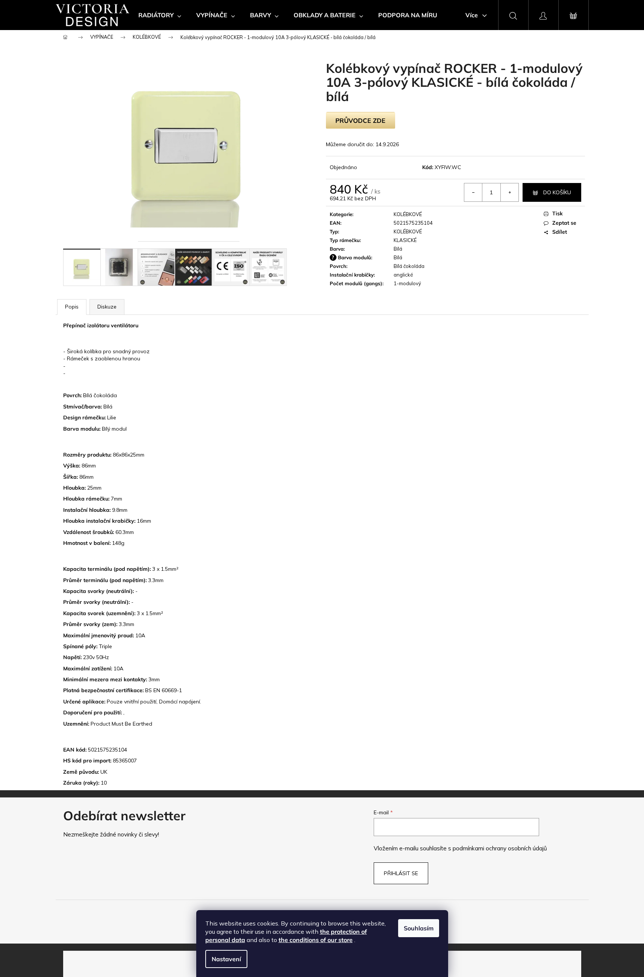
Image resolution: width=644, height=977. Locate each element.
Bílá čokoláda (409, 266)
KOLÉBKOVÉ (408, 214)
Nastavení (226, 959)
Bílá (398, 249)
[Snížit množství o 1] (473, 192)
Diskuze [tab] (107, 306)
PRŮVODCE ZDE (360, 120)
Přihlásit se (401, 873)
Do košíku (557, 192)
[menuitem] (160, 15)
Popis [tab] (72, 306)
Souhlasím (418, 928)
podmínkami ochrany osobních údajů (500, 848)
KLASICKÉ (405, 240)
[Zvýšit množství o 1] (509, 192)
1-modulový (407, 283)
